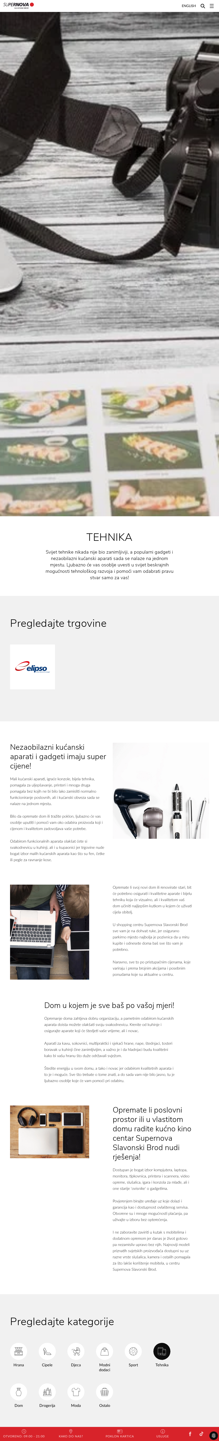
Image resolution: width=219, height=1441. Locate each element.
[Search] (203, 6)
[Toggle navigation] (212, 6)
